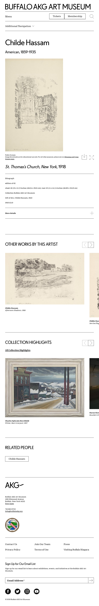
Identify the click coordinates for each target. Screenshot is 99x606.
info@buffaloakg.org (14, 511)
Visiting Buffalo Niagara (76, 549)
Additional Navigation (18, 26)
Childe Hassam (27, 42)
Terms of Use (41, 549)
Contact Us (11, 544)
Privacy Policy (12, 549)
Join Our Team (42, 544)
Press (67, 544)
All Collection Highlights (17, 350)
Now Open (9, 504)
